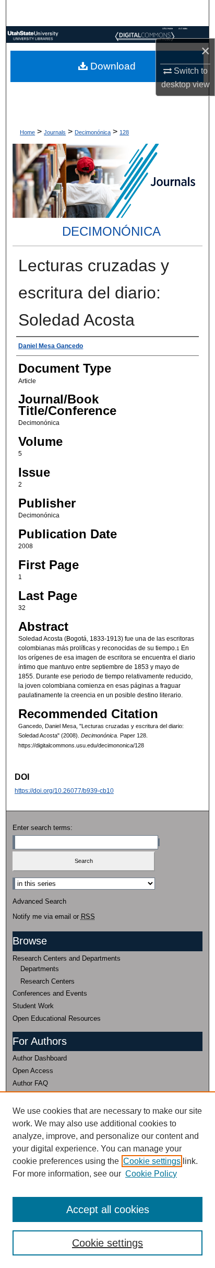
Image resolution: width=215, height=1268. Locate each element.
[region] (107, 1179)
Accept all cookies (107, 1209)
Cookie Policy (151, 1173)
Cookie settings (152, 1161)
